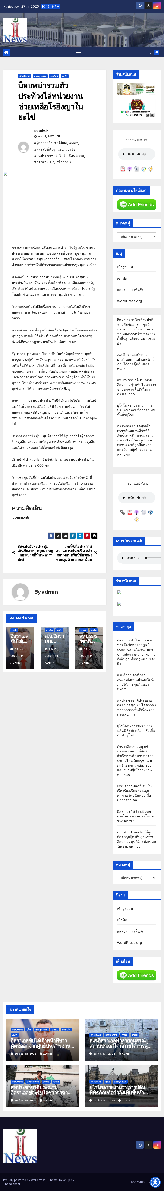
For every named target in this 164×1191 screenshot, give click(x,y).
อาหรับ (49, 630)
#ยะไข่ (70, 149)
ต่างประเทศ (24, 76)
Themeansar (11, 1183)
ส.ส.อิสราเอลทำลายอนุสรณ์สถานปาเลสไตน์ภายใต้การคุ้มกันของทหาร (120, 1045)
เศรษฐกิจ (66, 1029)
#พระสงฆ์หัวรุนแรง (48, 149)
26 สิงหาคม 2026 (26, 1053)
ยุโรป (29, 1029)
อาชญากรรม (40, 76)
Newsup (64, 1180)
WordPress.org (129, 301)
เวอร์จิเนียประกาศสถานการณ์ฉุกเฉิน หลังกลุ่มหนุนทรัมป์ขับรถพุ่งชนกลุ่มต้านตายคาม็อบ (74, 553)
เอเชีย (64, 76)
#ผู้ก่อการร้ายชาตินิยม (50, 143)
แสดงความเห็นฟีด (131, 289)
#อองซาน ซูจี (44, 162)
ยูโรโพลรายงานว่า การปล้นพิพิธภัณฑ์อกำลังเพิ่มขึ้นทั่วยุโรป (136, 410)
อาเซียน (54, 76)
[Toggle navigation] (78, 52)
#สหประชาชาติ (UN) (50, 156)
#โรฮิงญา (63, 162)
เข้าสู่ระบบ (125, 267)
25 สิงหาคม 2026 (104, 1100)
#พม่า (73, 143)
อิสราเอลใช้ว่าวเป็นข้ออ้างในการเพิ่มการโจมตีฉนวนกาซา (135, 816)
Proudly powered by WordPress (24, 1180)
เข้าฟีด (122, 278)
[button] (149, 52)
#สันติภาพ (76, 156)
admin (43, 131)
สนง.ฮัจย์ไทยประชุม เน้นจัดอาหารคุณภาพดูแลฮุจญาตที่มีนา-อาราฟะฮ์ (35, 553)
